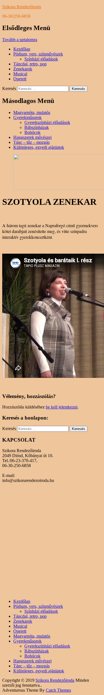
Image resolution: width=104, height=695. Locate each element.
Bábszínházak (36, 127)
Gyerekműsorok (27, 117)
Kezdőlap (21, 49)
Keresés (9, 88)
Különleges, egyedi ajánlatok (38, 147)
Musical (20, 73)
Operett (19, 78)
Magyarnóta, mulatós (31, 112)
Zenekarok (22, 69)
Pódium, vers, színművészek (38, 54)
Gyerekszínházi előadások (47, 122)
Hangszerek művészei (32, 137)
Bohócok (32, 132)
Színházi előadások (41, 59)
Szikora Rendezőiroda (21, 6)
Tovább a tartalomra (19, 39)
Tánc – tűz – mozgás (31, 142)
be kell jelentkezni (61, 407)
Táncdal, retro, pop (30, 64)
